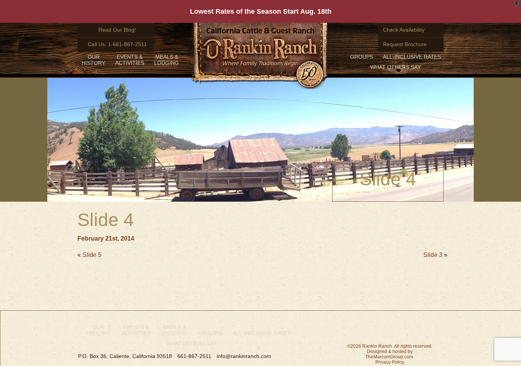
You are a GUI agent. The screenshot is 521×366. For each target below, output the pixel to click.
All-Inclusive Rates (412, 57)
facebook (347, 327)
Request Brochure (405, 44)
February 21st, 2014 (105, 238)
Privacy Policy (389, 362)
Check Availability (404, 30)
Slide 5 (91, 255)
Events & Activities (129, 60)
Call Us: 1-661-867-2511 (117, 44)
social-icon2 (378, 327)
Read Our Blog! (117, 30)
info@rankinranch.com (244, 356)
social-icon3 (409, 330)
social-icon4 (438, 327)
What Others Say (395, 67)
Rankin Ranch (259, 56)
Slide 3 (432, 255)
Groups (361, 57)
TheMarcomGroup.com (389, 357)
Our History (93, 60)
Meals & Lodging (166, 60)
